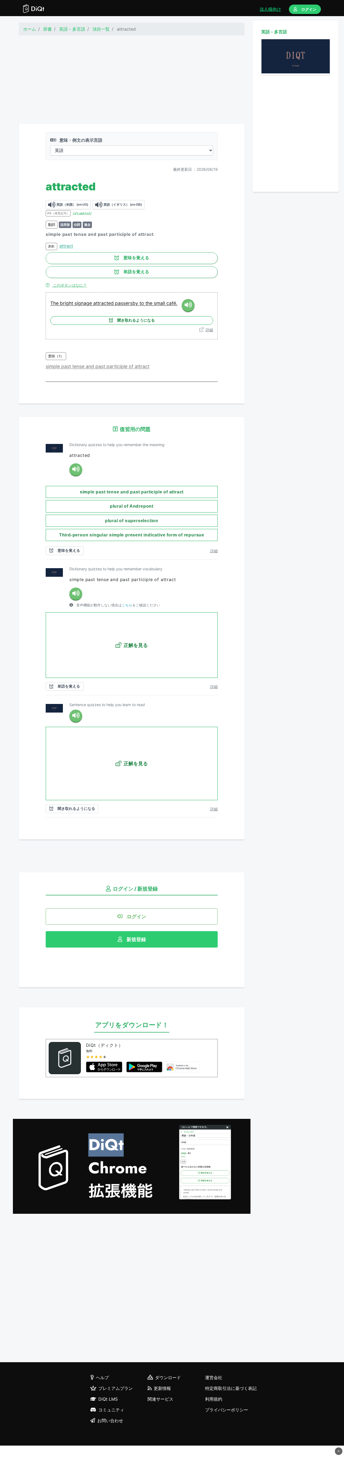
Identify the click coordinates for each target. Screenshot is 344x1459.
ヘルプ (102, 1377)
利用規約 (213, 1399)
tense (79, 366)
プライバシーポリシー (226, 1409)
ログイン (308, 9)
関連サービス (160, 1399)
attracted (104, 303)
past (66, 366)
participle (117, 366)
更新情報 (162, 1388)
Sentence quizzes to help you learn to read (107, 704)
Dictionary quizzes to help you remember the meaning (116, 444)
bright (67, 303)
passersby (127, 303)
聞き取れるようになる (136, 320)
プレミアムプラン (115, 1388)
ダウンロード (168, 1377)
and (90, 366)
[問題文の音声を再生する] (75, 469)
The (55, 303)
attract (66, 245)
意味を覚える (136, 257)
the (149, 303)
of (132, 366)
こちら (127, 605)
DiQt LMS (108, 1399)
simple (53, 366)
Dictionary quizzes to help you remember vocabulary (115, 569)
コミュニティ (111, 1409)
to (142, 303)
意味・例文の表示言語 (80, 140)
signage (83, 303)
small (160, 303)
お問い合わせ (110, 1420)
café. (171, 303)
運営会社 (213, 1377)
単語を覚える (136, 271)
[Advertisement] (132, 79)
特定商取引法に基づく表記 (231, 1388)
